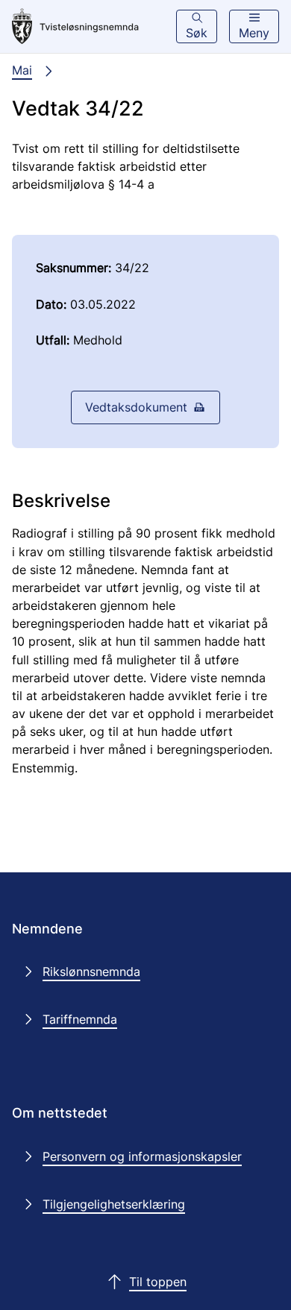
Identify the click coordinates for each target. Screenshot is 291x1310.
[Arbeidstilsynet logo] (75, 26)
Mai (22, 70)
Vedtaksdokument (136, 407)
